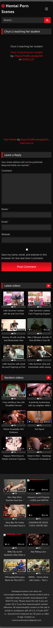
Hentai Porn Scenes (15, 8)
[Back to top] (44, 619)
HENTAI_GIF (27, 59)
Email (5, 222)
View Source (26, 143)
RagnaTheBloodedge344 (34, 139)
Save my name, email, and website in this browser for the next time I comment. (24, 256)
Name (5, 209)
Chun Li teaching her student (26, 52)
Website (5, 234)
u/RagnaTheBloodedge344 (28, 56)
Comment (6, 170)
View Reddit (10, 139)
